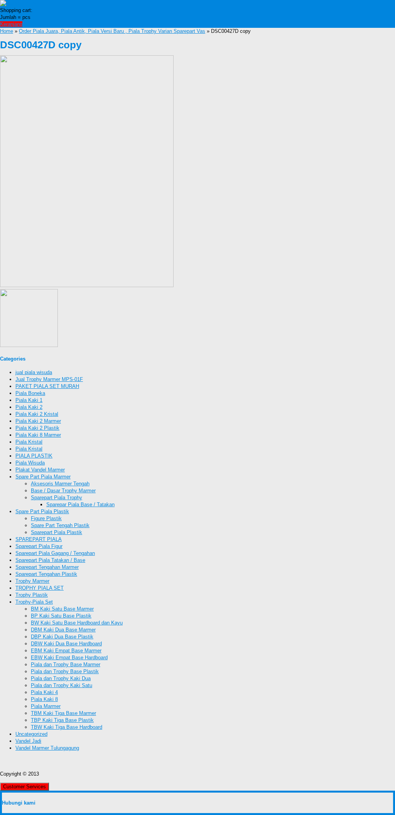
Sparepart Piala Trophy (56, 497)
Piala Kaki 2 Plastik (37, 428)
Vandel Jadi (28, 741)
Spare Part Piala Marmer (43, 477)
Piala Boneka (30, 393)
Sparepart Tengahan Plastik (46, 574)
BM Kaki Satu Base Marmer (62, 609)
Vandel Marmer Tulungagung (47, 748)
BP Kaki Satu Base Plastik (61, 616)
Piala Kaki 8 (44, 699)
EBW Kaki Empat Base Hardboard (69, 657)
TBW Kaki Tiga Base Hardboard (66, 727)
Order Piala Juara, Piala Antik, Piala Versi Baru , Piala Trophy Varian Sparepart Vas (112, 31)
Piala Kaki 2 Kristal (36, 414)
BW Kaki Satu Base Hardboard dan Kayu (77, 623)
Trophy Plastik (31, 595)
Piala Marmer (46, 706)
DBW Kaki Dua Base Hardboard (66, 644)
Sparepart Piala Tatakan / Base (50, 560)
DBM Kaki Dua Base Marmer (63, 630)
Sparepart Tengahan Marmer (47, 567)
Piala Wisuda (30, 463)
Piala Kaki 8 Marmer (38, 435)
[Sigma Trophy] (18, 3)
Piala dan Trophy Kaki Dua (61, 678)
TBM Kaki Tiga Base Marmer (63, 713)
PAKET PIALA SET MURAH (47, 386)
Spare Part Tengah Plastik (60, 525)
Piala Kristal (28, 442)
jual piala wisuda (33, 372)
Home (6, 31)
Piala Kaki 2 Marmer (38, 421)
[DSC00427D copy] (87, 285)
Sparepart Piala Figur (38, 546)
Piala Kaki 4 (44, 692)
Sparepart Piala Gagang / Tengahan (55, 553)
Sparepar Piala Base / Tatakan (80, 504)
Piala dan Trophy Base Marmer (65, 664)
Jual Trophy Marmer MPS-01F (49, 379)
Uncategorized (31, 734)
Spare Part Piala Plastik (42, 511)
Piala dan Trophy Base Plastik (65, 671)
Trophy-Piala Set (34, 602)
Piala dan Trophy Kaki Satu (61, 685)
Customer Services (24, 786)
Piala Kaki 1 (28, 400)
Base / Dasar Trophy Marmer (63, 490)
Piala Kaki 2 (28, 407)
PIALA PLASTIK (33, 456)
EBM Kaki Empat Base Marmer (66, 650)
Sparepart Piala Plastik (56, 532)
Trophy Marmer (32, 581)
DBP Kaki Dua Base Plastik (62, 637)
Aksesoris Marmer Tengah (60, 484)
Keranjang (11, 24)
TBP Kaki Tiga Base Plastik (62, 720)
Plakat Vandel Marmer (40, 470)
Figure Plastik (46, 518)
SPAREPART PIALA (38, 539)
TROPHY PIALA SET (39, 588)
